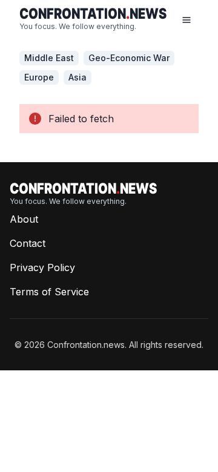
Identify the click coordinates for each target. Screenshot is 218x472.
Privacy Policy (42, 267)
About (24, 219)
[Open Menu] (186, 19)
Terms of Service (49, 292)
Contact (27, 243)
